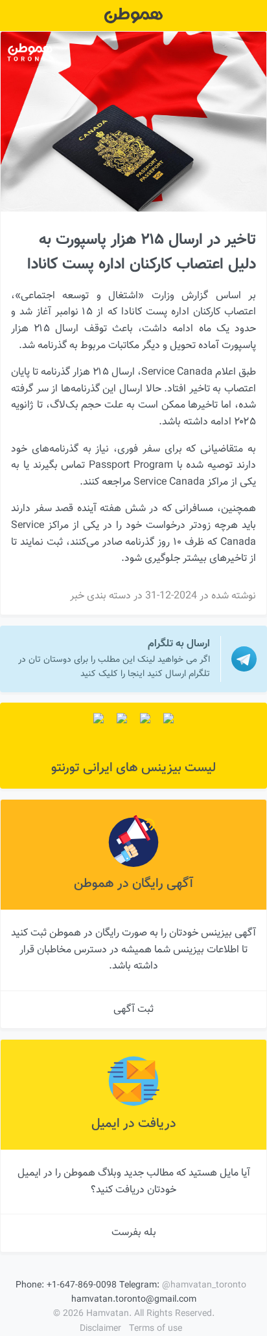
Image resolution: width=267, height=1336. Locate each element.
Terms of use (155, 1329)
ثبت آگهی (133, 1010)
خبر (77, 596)
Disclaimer (100, 1329)
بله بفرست (133, 1233)
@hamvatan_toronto (204, 1285)
